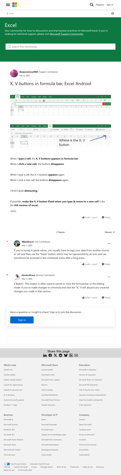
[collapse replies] (7, 241)
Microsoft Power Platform (13, 439)
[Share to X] (55, 355)
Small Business (9, 455)
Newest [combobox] (110, 232)
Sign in (22, 319)
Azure (43, 419)
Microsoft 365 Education (88, 385)
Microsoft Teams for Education (90, 380)
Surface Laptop (9, 375)
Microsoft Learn (47, 429)
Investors (82, 439)
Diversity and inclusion (87, 444)
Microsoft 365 (9, 434)
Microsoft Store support (50, 380)
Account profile (47, 369)
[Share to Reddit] (60, 355)
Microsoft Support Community (66, 33)
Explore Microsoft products (14, 400)
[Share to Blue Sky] (65, 355)
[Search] (92, 5)
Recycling (100, 467)
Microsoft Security (11, 424)
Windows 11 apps (10, 405)
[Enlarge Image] (60, 105)
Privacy (34, 467)
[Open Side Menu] (8, 4)
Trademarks (74, 467)
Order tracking (46, 390)
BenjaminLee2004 (29, 71)
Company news (85, 429)
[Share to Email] (76, 355)
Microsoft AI (8, 419)
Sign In (110, 4)
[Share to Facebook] (50, 355)
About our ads (9, 470)
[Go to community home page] (14, 4)
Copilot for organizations (13, 385)
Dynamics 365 (9, 429)
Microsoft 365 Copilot (12, 450)
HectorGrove (28, 275)
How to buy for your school (89, 390)
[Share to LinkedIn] (45, 355)
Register (100, 4)
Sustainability (84, 455)
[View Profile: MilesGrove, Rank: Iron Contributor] (17, 243)
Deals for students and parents (91, 400)
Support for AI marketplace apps (53, 434)
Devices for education (87, 375)
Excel (11, 13)
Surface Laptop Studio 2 (13, 380)
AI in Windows (9, 395)
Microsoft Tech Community (51, 439)
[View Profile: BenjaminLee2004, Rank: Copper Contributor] (14, 73)
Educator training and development (92, 395)
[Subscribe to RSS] (71, 355)
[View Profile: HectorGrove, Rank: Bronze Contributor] (17, 277)
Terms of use (61, 467)
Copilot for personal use (13, 390)
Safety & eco (87, 467)
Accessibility (84, 450)
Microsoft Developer (49, 424)
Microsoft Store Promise (50, 400)
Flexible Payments (48, 405)
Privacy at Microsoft (86, 434)
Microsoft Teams (10, 444)
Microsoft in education (87, 369)
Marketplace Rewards (49, 450)
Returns (44, 385)
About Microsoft (85, 424)
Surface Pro (8, 369)
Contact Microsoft (21, 467)
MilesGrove (28, 241)
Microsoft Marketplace (50, 444)
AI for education (85, 405)
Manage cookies (46, 467)
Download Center (48, 375)
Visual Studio (46, 455)
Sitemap (7, 467)
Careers (82, 419)
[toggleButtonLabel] (112, 13)
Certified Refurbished (49, 395)
